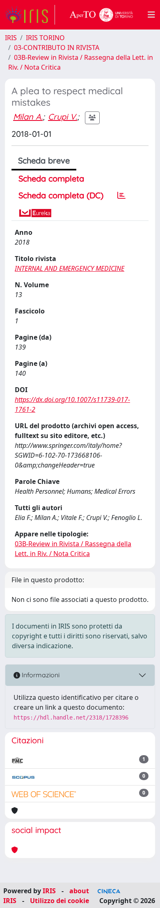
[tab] (121, 195)
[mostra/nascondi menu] (151, 15)
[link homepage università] (101, 15)
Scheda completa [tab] (51, 178)
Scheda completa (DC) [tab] (60, 195)
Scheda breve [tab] (44, 160)
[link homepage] (30, 15)
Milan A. (28, 116)
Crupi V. (62, 116)
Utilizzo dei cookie (59, 900)
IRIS (11, 37)
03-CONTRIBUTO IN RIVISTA (56, 47)
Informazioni (39, 675)
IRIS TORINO (45, 37)
